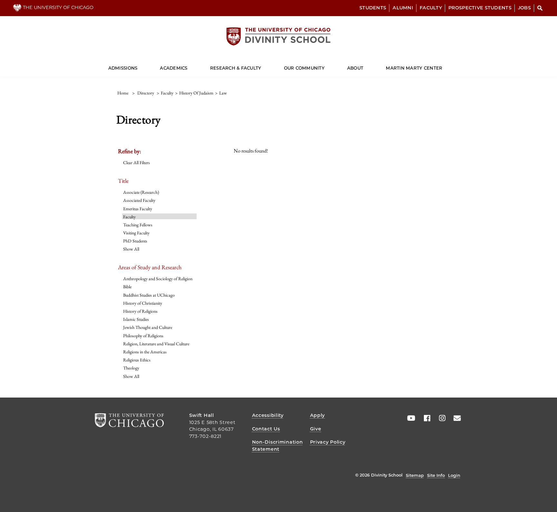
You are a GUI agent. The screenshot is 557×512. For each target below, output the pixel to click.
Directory (145, 93)
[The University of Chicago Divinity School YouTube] (410, 418)
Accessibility (268, 415)
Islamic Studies (136, 319)
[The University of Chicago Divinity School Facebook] (425, 418)
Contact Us (266, 429)
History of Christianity (142, 303)
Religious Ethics (137, 360)
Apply (317, 415)
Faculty (431, 8)
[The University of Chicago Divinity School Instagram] (440, 418)
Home (122, 93)
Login (454, 475)
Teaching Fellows (137, 225)
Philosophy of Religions (143, 336)
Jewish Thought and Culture (147, 327)
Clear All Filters (136, 162)
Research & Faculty (235, 68)
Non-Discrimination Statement (277, 445)
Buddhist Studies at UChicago (149, 295)
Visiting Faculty (136, 233)
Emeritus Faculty (137, 209)
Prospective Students (480, 8)
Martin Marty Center (414, 68)
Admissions (123, 68)
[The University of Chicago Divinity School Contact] (455, 418)
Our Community (304, 68)
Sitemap (415, 475)
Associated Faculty (139, 200)
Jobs (524, 8)
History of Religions (140, 311)
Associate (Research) (141, 192)
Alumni (403, 8)
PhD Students (135, 241)
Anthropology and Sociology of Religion (157, 278)
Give (315, 429)
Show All (131, 249)
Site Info (436, 475)
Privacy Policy (328, 442)
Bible (127, 287)
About (355, 68)
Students (372, 8)
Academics (173, 68)
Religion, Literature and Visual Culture (156, 344)
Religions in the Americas (145, 352)
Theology (131, 368)
